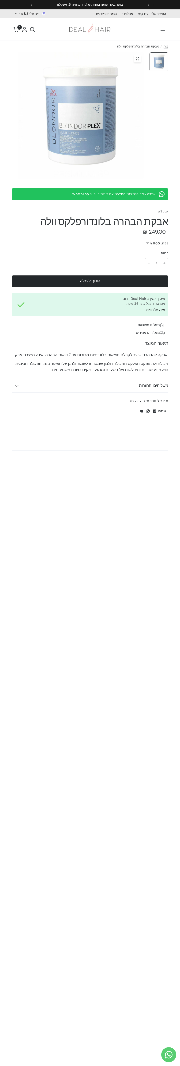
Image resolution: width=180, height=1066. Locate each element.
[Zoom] (137, 58)
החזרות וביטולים (106, 14)
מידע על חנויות (155, 309)
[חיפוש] (32, 29)
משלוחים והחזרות (153, 385)
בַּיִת (166, 46)
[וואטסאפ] (148, 411)
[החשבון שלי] (24, 29)
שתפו (162, 411)
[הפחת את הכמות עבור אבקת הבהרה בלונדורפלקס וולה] (149, 263)
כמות (164, 253)
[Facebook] (155, 411)
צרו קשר (143, 14)
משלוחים (127, 14)
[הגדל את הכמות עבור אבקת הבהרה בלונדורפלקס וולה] (164, 263)
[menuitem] (159, 14)
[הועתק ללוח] (141, 411)
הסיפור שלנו (158, 14)
